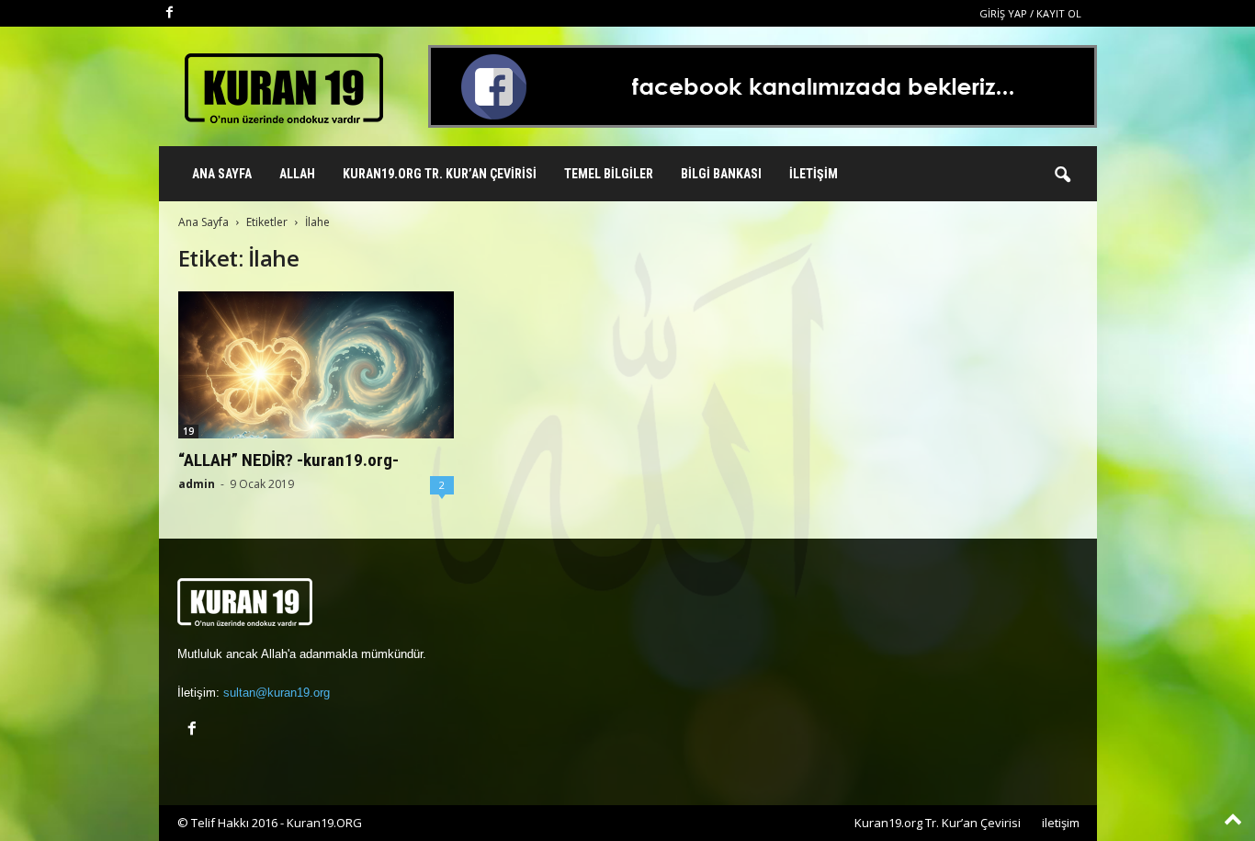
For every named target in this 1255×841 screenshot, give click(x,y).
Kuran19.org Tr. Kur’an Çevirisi (440, 173)
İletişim (813, 173)
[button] (1062, 175)
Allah (297, 173)
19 (188, 431)
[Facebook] (170, 13)
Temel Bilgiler (608, 173)
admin (196, 484)
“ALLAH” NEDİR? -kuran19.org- (288, 460)
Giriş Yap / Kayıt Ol (1030, 13)
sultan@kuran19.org (276, 692)
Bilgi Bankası (721, 173)
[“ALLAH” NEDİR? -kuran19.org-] (316, 364)
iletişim (1061, 822)
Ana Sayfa (222, 173)
